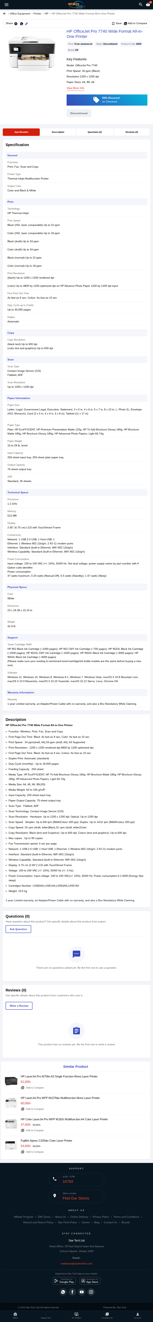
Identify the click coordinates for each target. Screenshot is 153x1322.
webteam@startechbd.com (76, 1263)
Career (86, 1222)
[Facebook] (72, 1292)
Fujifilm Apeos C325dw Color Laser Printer (46, 1140)
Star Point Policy (67, 1222)
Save (116, 23)
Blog (96, 1222)
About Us (60, 1216)
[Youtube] (81, 1292)
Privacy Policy (101, 1216)
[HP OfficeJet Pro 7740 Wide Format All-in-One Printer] (32, 54)
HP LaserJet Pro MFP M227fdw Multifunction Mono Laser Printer (60, 1097)
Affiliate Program (23, 1216)
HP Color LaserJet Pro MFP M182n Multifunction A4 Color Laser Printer (64, 1119)
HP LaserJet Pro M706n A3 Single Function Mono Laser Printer (59, 1076)
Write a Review (19, 1005)
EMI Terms (44, 1216)
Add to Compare (135, 23)
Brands (125, 1222)
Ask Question (18, 929)
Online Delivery (79, 1216)
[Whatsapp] (63, 1292)
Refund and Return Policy (38, 1222)
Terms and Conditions (126, 1216)
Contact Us (110, 1222)
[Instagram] (91, 1292)
